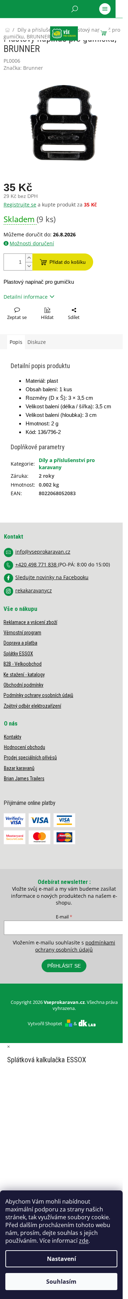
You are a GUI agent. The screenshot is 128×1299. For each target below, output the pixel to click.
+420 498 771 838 (36, 564)
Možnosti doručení (32, 243)
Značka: (23, 67)
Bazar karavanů (19, 768)
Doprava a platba (20, 643)
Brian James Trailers (24, 778)
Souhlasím (61, 1281)
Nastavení (61, 1259)
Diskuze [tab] (36, 342)
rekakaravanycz (33, 590)
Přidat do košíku (67, 262)
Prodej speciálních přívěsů (30, 757)
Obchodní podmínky (23, 685)
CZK (35, 27)
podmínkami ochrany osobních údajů (75, 946)
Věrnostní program (22, 632)
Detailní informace (26, 296)
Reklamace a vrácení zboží (30, 622)
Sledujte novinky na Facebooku (52, 577)
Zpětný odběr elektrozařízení (32, 706)
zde (84, 1241)
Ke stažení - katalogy (24, 674)
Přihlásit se (64, 966)
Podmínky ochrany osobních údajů (38, 695)
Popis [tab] (16, 342)
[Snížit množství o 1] (28, 266)
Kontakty (12, 737)
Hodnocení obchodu (24, 747)
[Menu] (105, 9)
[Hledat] (75, 9)
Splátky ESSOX (18, 653)
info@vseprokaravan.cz (42, 551)
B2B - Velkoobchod (23, 664)
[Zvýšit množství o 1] (28, 258)
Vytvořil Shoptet (45, 1023)
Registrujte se (20, 204)
